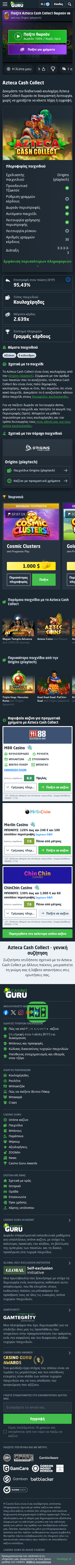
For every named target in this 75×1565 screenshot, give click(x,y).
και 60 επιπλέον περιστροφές (32, 895)
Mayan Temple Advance (17, 640)
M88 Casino (15, 747)
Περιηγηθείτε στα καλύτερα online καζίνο (37, 934)
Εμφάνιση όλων (15, 770)
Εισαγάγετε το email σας (20, 1404)
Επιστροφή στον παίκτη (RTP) (34, 280)
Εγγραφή (37, 1418)
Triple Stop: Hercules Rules (15, 700)
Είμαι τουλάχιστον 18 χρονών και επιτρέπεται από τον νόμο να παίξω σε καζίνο (35, 1431)
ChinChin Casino (18, 887)
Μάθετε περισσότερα (38, 1562)
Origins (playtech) (21, 376)
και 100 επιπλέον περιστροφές (32, 832)
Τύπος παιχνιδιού (26, 297)
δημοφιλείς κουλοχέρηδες (50, 397)
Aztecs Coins (52, 639)
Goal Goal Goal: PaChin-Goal (53, 698)
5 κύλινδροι (27, 355)
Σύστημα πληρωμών (28, 331)
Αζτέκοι (9, 355)
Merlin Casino (16, 824)
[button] (68, 280)
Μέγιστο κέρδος (24, 314)
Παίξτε (43, 580)
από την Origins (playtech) (26, 17)
